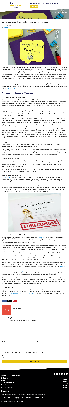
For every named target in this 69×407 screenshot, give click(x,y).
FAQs (67, 377)
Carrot (22, 401)
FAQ (66, 14)
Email (37, 341)
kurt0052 (6, 27)
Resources (65, 381)
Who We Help (48, 4)
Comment (5, 323)
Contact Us (61, 14)
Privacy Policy (65, 387)
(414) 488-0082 (62, 12)
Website (4, 347)
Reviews (56, 4)
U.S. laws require (6, 177)
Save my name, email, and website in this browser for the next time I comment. (24, 352)
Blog (67, 383)
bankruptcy (41, 237)
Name (4, 341)
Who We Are (41, 4)
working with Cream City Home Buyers (20, 271)
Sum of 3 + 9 (5, 355)
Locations (65, 385)
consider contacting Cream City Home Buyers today (21, 293)
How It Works (33, 4)
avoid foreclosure (11, 88)
